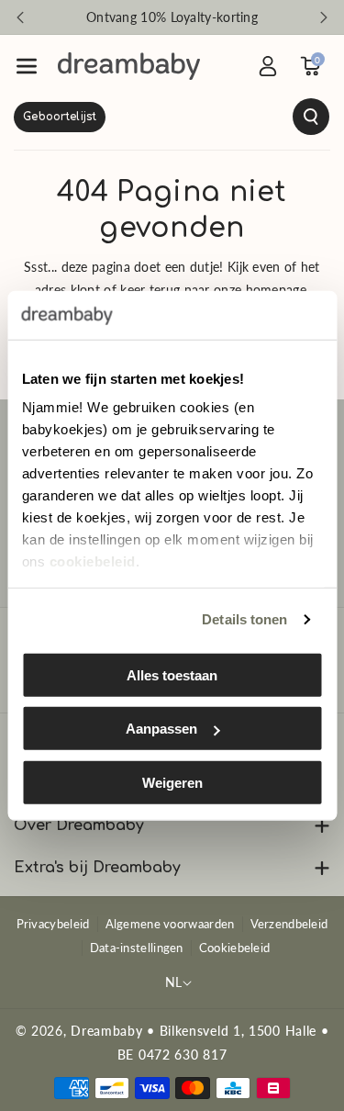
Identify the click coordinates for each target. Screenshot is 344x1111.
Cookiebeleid (235, 947)
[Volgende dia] (324, 17)
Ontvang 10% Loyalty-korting (172, 17)
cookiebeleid (92, 561)
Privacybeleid (53, 923)
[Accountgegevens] (268, 66)
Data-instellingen (136, 947)
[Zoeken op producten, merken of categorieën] (172, 116)
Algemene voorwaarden (170, 923)
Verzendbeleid (289, 923)
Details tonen (244, 619)
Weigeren (172, 782)
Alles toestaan (172, 674)
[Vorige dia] (20, 17)
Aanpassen (161, 728)
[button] (26, 66)
